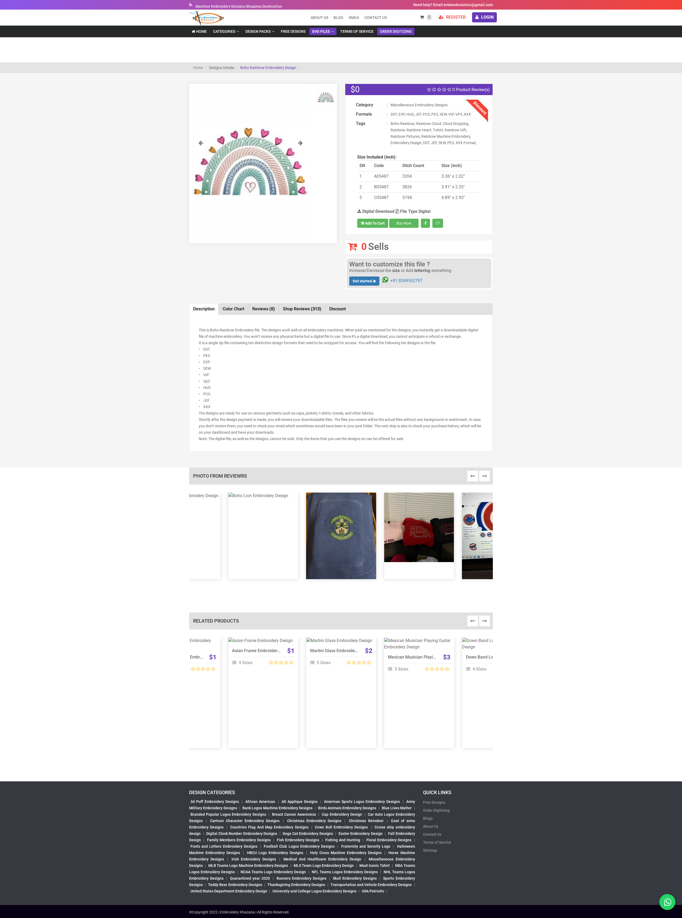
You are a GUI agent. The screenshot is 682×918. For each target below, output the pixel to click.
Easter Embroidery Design (361, 833)
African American (260, 801)
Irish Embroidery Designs (254, 859)
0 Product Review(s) (470, 89)
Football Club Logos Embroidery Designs (299, 846)
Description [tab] (204, 308)
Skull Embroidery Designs (355, 878)
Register (455, 17)
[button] (200, 190)
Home (201, 31)
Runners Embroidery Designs (301, 878)
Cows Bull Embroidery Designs (341, 827)
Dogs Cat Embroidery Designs (308, 833)
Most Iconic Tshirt (374, 865)
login (487, 17)
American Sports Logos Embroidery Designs (362, 801)
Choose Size (260, 655)
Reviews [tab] (263, 308)
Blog (338, 17)
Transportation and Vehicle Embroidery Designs (371, 885)
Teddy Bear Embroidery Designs (235, 885)
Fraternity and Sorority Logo (366, 846)
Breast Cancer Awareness (294, 814)
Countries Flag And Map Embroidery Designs (269, 827)
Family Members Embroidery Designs (239, 840)
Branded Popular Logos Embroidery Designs (228, 814)
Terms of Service (357, 31)
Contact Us (375, 17)
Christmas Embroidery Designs (314, 821)
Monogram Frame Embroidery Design (190, 657)
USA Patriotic (373, 891)
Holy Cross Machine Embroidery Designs (345, 853)
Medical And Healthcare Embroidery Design (322, 859)
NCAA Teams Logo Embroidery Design (273, 872)
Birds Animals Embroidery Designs (347, 808)
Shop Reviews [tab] (302, 308)
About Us (430, 826)
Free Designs (293, 31)
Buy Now (403, 223)
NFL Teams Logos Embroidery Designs (345, 872)
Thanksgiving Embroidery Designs (296, 885)
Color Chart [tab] (233, 308)
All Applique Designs (300, 801)
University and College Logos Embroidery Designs (314, 891)
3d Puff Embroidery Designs (214, 801)
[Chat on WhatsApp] (667, 902)
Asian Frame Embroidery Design (263, 650)
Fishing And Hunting (342, 840)
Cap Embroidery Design (342, 814)
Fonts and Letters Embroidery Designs (223, 846)
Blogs (428, 818)
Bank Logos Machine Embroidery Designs (277, 808)
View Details (261, 643)
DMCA (354, 17)
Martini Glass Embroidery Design (341, 650)
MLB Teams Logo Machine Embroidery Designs (248, 865)
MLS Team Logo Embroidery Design (324, 865)
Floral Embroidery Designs (389, 840)
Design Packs (258, 31)
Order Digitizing (396, 31)
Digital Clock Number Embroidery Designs (241, 833)
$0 (355, 89)
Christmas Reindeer (366, 821)
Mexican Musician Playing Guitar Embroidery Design (438, 657)
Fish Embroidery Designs (298, 840)
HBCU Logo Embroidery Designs (275, 853)
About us (319, 17)
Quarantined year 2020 (250, 878)
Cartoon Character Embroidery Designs (244, 821)
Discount (337, 308)
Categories (224, 31)
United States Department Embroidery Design (228, 891)
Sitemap (430, 850)
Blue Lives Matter (397, 808)
